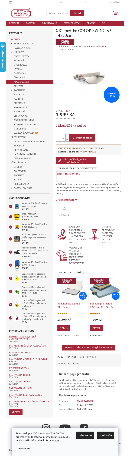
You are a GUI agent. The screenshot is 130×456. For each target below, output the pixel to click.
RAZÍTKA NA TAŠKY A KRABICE (25, 395)
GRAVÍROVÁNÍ (18, 137)
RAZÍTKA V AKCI (22, 47)
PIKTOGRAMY (21, 149)
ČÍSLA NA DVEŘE (22, 158)
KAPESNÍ (18, 98)
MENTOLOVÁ (64, 335)
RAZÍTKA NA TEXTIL (19, 375)
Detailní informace (65, 199)
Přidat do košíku (84, 137)
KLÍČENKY (19, 145)
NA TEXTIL (19, 94)
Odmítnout (85, 435)
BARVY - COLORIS (23, 188)
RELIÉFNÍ (18, 86)
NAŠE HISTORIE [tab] (87, 356)
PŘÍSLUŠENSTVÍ (19, 162)
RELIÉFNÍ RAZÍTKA (19, 368)
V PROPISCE (20, 128)
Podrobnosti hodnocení (94, 46)
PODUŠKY (19, 175)
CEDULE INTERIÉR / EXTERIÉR (29, 141)
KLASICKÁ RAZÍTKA (24, 43)
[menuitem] (14, 23)
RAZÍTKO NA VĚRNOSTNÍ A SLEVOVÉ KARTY (28, 360)
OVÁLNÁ (18, 68)
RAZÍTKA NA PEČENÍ (19, 381)
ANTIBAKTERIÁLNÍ (24, 120)
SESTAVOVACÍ (21, 115)
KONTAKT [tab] (71, 356)
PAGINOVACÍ (20, 107)
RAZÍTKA (15, 39)
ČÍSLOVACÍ (19, 77)
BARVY (17, 179)
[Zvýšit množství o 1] (67, 136)
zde (57, 440)
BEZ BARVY (96, 335)
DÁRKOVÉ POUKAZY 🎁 (26, 132)
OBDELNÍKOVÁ (21, 56)
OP (61, 2)
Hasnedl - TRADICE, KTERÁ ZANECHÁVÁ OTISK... (22, 337)
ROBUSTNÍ (19, 90)
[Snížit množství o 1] (67, 139)
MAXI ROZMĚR (21, 81)
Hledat (77, 12)
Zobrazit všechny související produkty (88, 347)
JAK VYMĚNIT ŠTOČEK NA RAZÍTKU (27, 345)
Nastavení (24, 448)
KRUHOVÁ (19, 60)
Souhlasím (105, 435)
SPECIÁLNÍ (19, 103)
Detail (64, 328)
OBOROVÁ (19, 51)
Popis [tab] (60, 356)
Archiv (16, 412)
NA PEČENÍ (19, 111)
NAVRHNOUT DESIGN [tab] (68, 363)
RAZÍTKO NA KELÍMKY (20, 388)
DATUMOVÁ (20, 73)
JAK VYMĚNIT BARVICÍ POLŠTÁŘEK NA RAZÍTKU (29, 402)
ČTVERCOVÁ (20, 64)
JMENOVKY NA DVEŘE (25, 153)
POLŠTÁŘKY (20, 171)
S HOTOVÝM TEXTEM (25, 124)
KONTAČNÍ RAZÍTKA (19, 352)
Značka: (65, 49)
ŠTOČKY (18, 166)
